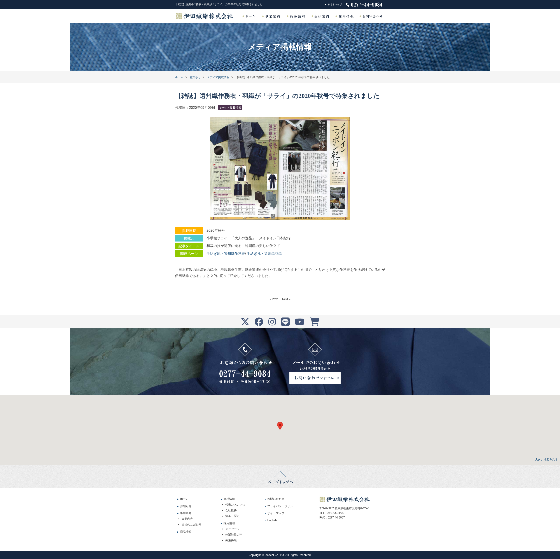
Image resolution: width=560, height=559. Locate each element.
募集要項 (231, 540)
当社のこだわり (191, 524)
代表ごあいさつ (235, 504)
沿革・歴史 (232, 516)
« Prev (274, 299)
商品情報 (185, 531)
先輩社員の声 (233, 534)
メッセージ (232, 529)
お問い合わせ (275, 499)
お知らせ (185, 506)
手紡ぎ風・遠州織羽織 (264, 254)
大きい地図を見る (546, 459)
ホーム (184, 499)
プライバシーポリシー (281, 506)
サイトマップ (275, 513)
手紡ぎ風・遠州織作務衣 (225, 254)
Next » (286, 299)
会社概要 (231, 510)
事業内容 (187, 518)
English (272, 520)
